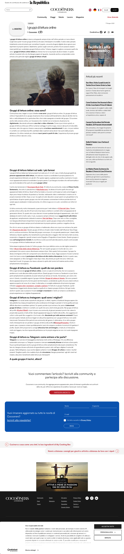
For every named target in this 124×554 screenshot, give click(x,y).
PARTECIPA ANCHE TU (62, 392)
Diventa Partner (65, 507)
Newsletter (64, 504)
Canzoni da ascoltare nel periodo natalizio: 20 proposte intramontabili (99, 123)
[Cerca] (30, 9)
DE (94, 10)
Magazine (80, 17)
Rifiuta (108, 538)
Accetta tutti (108, 526)
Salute (61, 17)
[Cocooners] (62, 10)
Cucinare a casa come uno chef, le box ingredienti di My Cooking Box (40, 444)
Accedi (106, 10)
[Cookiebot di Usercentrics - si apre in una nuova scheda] (12, 550)
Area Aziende (112, 17)
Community (42, 17)
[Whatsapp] (108, 32)
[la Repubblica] (39, 2)
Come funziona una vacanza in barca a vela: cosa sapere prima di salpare (99, 104)
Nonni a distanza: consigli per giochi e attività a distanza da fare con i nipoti (81, 451)
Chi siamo (64, 498)
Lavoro (70, 17)
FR (99, 10)
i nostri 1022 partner (36, 529)
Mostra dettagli (30, 550)
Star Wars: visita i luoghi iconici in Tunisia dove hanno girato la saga (98, 84)
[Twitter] (105, 32)
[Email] (112, 32)
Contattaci (64, 501)
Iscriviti (115, 10)
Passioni (30, 23)
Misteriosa (35, 249)
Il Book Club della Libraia (23, 249)
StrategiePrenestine (62, 323)
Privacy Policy (86, 420)
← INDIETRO (17, 29)
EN (90, 10)
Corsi (38, 501)
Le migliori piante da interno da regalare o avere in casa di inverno (99, 170)
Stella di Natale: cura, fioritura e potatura (97, 143)
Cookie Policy (77, 501)
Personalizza (106, 532)
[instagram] (91, 498)
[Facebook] (101, 32)
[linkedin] (96, 498)
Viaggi (52, 17)
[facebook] (87, 498)
